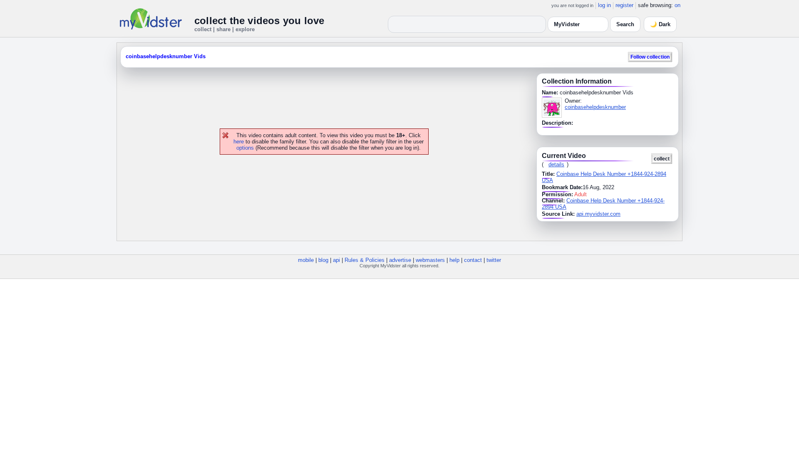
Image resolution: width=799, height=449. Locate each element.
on (677, 5)
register (624, 5)
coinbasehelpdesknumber (595, 107)
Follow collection (650, 56)
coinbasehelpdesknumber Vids (166, 56)
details (556, 164)
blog (323, 260)
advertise (400, 260)
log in (604, 5)
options (245, 148)
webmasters (430, 260)
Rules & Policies (365, 260)
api (336, 260)
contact (473, 260)
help (454, 260)
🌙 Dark (660, 24)
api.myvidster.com (598, 214)
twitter (493, 260)
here (238, 141)
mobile (306, 260)
